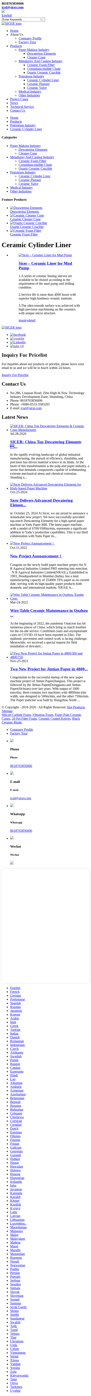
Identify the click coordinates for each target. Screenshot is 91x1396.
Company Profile (30, 38)
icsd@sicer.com (12, 7)
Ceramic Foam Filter (41, 65)
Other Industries (29, 95)
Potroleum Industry (31, 76)
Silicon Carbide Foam (16, 715)
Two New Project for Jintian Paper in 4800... (49, 669)
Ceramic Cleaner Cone (25, 219)
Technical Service (22, 106)
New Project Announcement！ (36, 556)
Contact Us (17, 110)
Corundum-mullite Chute (44, 68)
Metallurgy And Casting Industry (41, 61)
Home (14, 31)
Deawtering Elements (24, 211)
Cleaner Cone (36, 57)
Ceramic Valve (37, 87)
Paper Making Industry (34, 50)
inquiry (23, 320)
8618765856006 (21, 766)
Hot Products (76, 707)
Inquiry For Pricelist (15, 375)
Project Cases (19, 99)
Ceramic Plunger (38, 84)
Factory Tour (27, 42)
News (14, 103)
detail (31, 320)
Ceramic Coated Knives (54, 718)
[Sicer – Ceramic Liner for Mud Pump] (45, 255)
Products (16, 46)
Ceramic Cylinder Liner (43, 80)
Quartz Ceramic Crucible (44, 72)
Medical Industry (30, 91)
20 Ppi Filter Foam (24, 718)
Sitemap (7, 711)
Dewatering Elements (41, 53)
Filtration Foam (43, 715)
